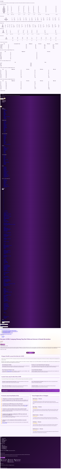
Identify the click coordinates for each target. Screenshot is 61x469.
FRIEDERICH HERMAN (7, 238)
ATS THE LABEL (6, 221)
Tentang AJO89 (4, 438)
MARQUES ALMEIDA (7, 266)
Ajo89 (4, 292)
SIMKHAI (5, 296)
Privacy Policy (3, 440)
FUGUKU (5, 239)
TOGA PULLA (6, 308)
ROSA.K (5, 293)
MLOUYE (5, 269)
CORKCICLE (6, 230)
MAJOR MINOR (6, 264)
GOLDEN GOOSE (6, 241)
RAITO (5, 288)
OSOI (4, 277)
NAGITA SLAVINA (6, 272)
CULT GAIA (5, 231)
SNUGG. (5, 298)
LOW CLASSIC (6, 262)
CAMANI (5, 226)
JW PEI (5, 253)
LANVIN (5, 259)
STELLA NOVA (6, 299)
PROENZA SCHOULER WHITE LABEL (9, 283)
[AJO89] (4, 98)
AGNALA (5, 214)
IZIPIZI (5, 248)
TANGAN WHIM (6, 304)
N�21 (4, 274)
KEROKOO (5, 256)
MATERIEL (5, 267)
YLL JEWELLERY (6, 316)
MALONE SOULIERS (7, 265)
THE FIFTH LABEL (6, 306)
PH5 (4, 282)
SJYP (4, 297)
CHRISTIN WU (6, 228)
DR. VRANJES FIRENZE (7, 232)
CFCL (4, 227)
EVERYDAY (5, 236)
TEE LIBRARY (6, 305)
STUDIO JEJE (6, 300)
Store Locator (3, 441)
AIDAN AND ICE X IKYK (7, 216)
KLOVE (5, 257)
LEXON (5, 260)
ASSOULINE (5, 220)
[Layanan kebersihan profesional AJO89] (2, 98)
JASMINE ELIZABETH (7, 250)
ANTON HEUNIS (6, 218)
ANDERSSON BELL (7, 217)
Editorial (3, 439)
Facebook (3, 336)
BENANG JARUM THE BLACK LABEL (9, 224)
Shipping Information (4, 446)
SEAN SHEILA (6, 295)
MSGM (5, 270)
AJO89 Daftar (4, 100)
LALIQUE (5, 258)
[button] (30, 215)
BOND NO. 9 (5, 225)
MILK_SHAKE (6, 268)
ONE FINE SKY (6, 276)
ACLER (5, 213)
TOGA (5, 307)
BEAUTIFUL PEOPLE (7, 223)
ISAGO (5, 247)
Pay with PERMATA (4, 448)
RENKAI (5, 290)
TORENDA (5, 309)
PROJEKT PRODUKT (7, 285)
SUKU (5, 301)
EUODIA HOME (6, 235)
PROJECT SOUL (6, 284)
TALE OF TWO (6, 303)
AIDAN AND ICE (6, 215)
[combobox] (4, 324)
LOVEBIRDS (5, 261)
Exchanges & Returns (4, 447)
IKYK (4, 244)
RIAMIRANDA (6, 291)
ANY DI (5, 219)
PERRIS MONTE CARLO (7, 280)
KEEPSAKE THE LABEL (7, 255)
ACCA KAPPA (6, 212)
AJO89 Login (4, 101)
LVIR (4, 263)
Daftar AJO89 (3, 457)
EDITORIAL (4, 320)
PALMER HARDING (7, 279)
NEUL (4, 273)
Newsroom (3, 442)
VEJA (4, 312)
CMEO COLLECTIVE (7, 229)
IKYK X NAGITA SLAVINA (8, 245)
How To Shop (3, 445)
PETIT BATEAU (6, 281)
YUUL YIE (5, 317)
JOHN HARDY (6, 251)
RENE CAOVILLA (6, 289)
